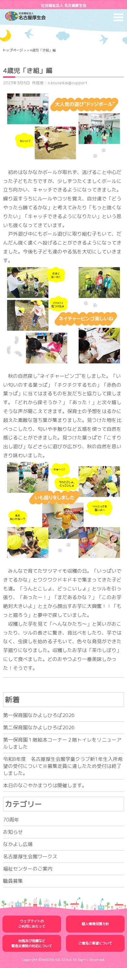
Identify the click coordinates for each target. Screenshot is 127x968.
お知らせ (13, 832)
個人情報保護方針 (95, 923)
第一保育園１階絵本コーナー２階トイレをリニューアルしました (62, 743)
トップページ (12, 50)
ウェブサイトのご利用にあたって (31, 924)
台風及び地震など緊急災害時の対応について (31, 943)
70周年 (11, 819)
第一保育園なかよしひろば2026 (39, 715)
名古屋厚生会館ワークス (30, 856)
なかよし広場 (18, 844)
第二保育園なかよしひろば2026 (39, 727)
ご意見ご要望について (95, 943)
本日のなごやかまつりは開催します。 (45, 785)
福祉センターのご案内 (27, 868)
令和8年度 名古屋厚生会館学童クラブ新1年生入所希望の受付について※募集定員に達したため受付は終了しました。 (63, 766)
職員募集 (13, 881)
